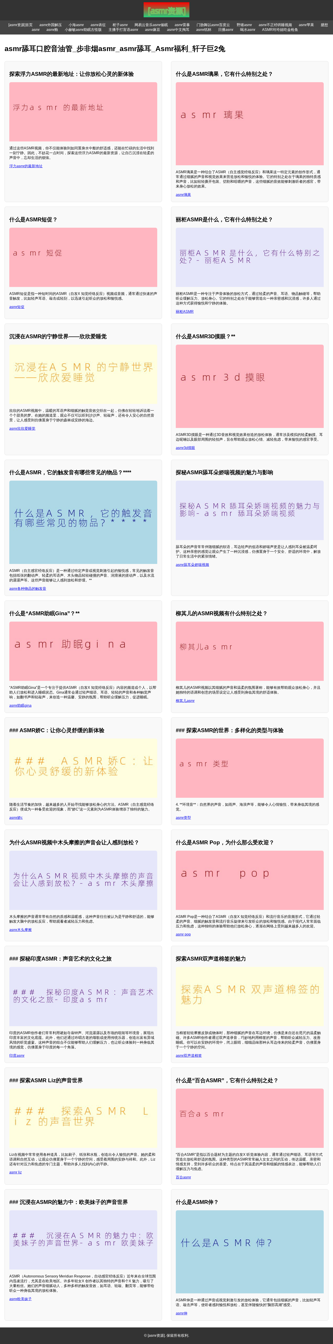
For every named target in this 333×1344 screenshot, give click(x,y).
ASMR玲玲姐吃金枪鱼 (280, 30)
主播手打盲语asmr (123, 30)
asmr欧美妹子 (20, 1299)
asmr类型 (183, 818)
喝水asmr (247, 30)
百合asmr (183, 1177)
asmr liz (15, 1172)
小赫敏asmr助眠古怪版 (83, 30)
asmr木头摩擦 (20, 930)
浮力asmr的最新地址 (26, 166)
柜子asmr (120, 25)
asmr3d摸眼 (185, 448)
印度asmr (16, 1055)
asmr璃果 (183, 195)
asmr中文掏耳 (178, 30)
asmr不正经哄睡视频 (275, 25)
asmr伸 (181, 1313)
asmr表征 (98, 25)
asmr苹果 (306, 25)
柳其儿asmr (185, 701)
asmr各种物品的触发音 (27, 588)
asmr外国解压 (50, 25)
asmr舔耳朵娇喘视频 (192, 565)
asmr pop (183, 934)
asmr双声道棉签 (189, 1055)
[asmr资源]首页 (20, 25)
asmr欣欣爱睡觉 (22, 428)
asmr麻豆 (152, 30)
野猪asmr (244, 25)
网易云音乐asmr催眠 (151, 25)
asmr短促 (16, 307)
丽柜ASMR (185, 312)
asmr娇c (16, 818)
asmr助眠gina (20, 705)
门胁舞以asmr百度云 (213, 25)
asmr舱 (52, 30)
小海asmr (76, 25)
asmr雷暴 (182, 25)
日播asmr (225, 30)
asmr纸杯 (203, 30)
